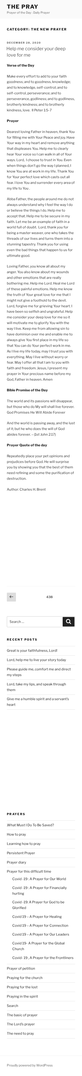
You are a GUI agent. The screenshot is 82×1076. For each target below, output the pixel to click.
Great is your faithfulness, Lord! (32, 651)
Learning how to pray (24, 844)
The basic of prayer (22, 1015)
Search (12, 1006)
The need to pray (20, 1033)
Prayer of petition (21, 968)
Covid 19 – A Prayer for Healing (37, 917)
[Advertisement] (41, 538)
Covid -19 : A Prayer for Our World (39, 879)
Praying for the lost (22, 987)
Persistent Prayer (21, 853)
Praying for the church (25, 978)
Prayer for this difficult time (29, 871)
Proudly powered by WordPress (30, 1065)
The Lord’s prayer (21, 1024)
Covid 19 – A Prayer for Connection (40, 926)
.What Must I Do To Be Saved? (30, 825)
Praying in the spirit (22, 996)
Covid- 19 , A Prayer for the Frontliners (43, 958)
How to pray (16, 834)
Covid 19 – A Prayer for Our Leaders (40, 934)
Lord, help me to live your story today (36, 660)
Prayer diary (16, 862)
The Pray (22, 6)
